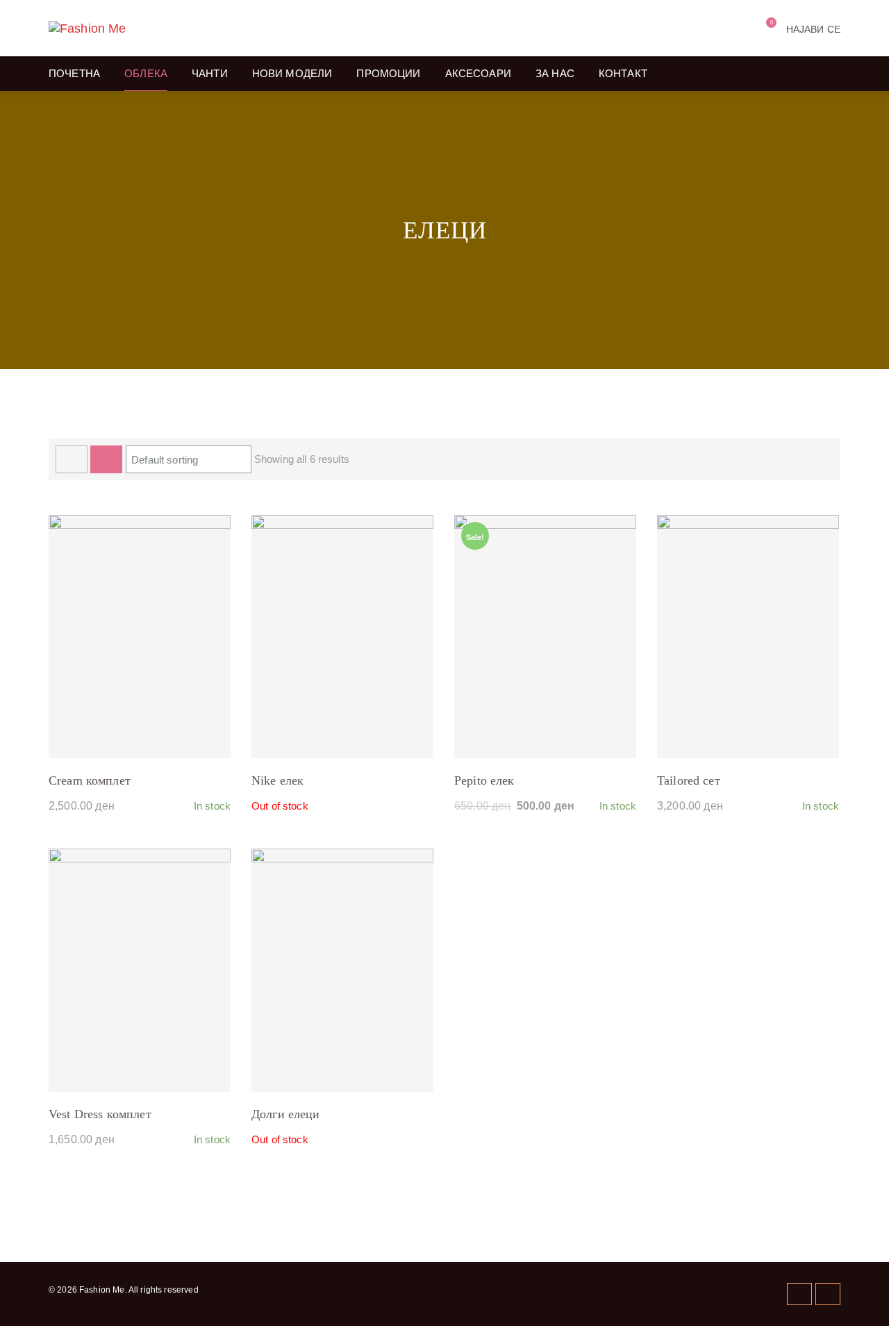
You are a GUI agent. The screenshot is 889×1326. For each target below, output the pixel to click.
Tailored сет (688, 780)
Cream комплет (90, 780)
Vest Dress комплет (100, 1114)
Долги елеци (285, 1114)
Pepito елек (484, 780)
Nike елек (277, 780)
